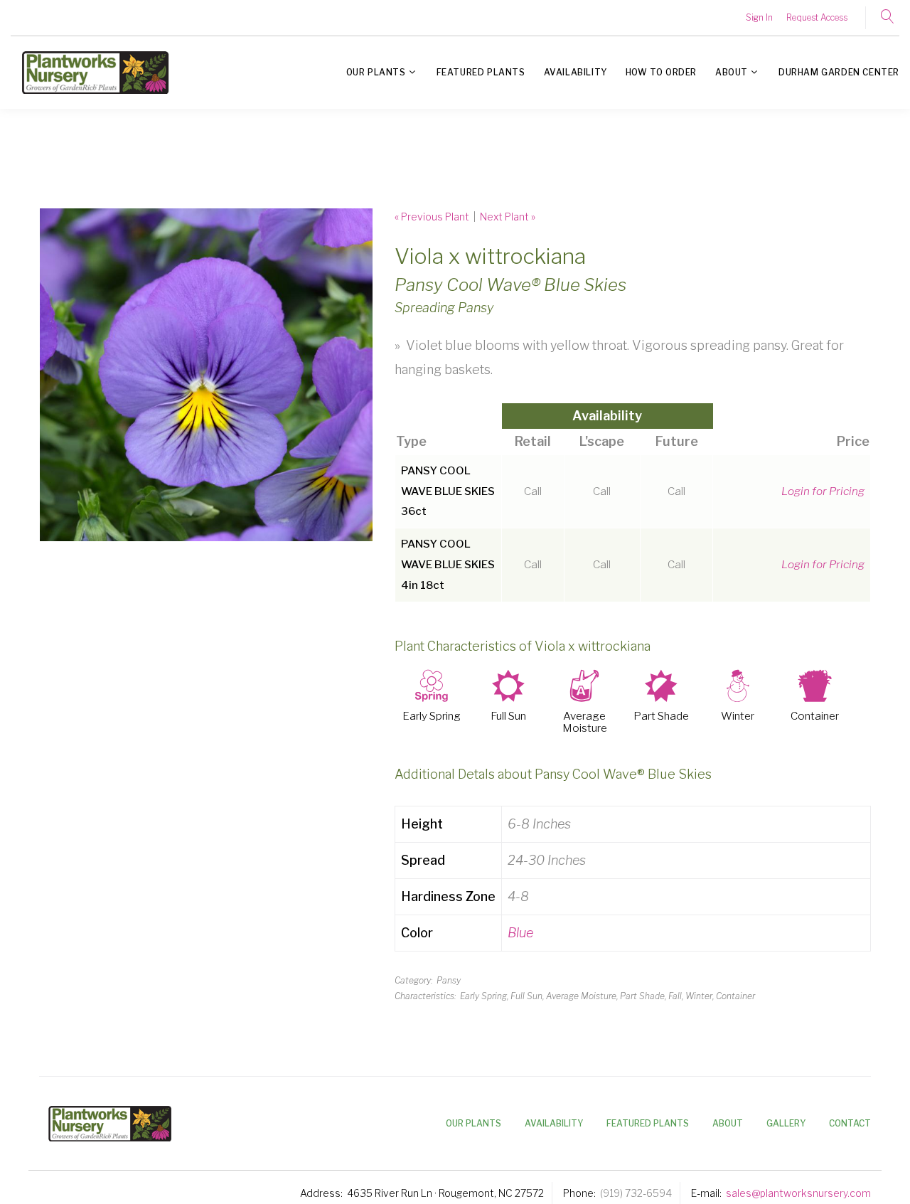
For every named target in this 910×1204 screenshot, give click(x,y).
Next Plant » (507, 217)
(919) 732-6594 (636, 1193)
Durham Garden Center (838, 72)
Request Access (816, 17)
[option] (206, 374)
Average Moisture (584, 722)
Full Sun (508, 716)
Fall (675, 996)
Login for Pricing (822, 491)
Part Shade (661, 716)
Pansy (449, 980)
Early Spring (431, 716)
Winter (737, 716)
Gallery (785, 1123)
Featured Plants (481, 72)
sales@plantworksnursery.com (798, 1193)
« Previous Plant (432, 217)
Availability (575, 72)
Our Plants (376, 72)
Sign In (759, 17)
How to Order (661, 72)
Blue (520, 932)
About (731, 72)
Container (815, 716)
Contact (850, 1123)
